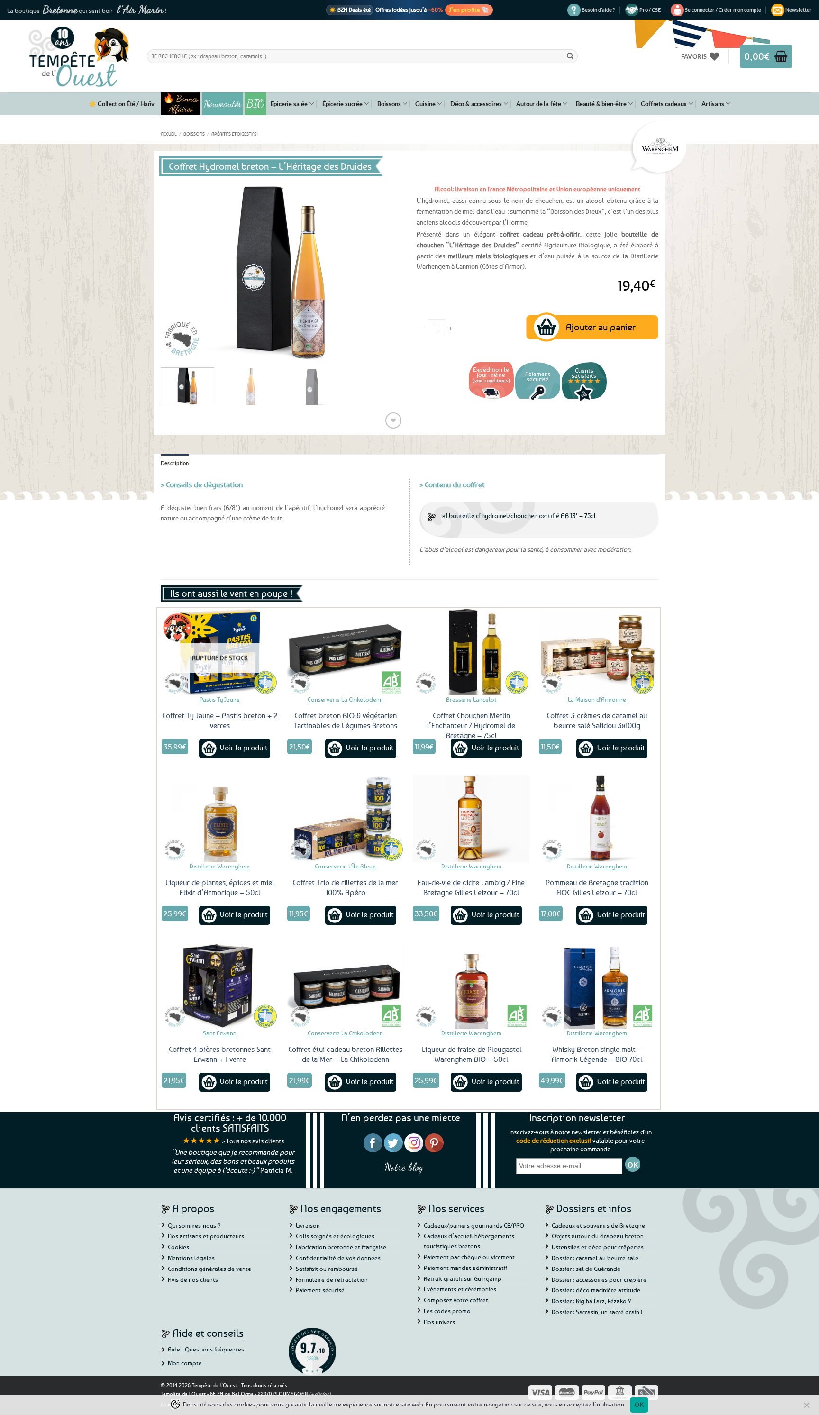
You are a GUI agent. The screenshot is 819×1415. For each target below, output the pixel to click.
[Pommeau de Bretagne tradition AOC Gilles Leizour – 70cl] (597, 818)
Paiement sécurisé (320, 1290)
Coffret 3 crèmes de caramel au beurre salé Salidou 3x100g (596, 720)
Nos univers (439, 1321)
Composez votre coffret (456, 1300)
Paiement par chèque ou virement (469, 1256)
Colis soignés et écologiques (335, 1236)
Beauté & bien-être (601, 104)
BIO (255, 103)
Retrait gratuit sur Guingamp (462, 1278)
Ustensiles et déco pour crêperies (598, 1247)
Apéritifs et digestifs (233, 134)
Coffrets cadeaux (664, 104)
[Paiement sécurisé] (537, 400)
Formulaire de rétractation (332, 1279)
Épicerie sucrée (342, 104)
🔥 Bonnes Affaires (181, 104)
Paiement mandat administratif (465, 1267)
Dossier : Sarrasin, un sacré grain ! (597, 1311)
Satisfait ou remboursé (327, 1268)
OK (639, 1404)
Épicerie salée (289, 104)
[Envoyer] (570, 56)
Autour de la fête (538, 104)
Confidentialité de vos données (338, 1257)
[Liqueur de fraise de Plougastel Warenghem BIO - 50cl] (471, 985)
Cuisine (425, 104)
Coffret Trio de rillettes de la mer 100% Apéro (345, 887)
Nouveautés (222, 104)
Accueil (169, 134)
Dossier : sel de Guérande (586, 1268)
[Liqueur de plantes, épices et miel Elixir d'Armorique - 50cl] (220, 818)
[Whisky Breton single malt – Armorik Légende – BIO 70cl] (597, 985)
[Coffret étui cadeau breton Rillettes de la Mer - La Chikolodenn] (345, 985)
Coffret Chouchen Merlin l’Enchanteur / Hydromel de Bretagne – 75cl (471, 725)
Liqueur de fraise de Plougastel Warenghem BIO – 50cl (471, 1054)
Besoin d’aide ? (598, 10)
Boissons (388, 104)
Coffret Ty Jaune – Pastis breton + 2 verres (220, 720)
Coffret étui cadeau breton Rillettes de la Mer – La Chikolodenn (345, 1054)
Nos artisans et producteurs (206, 1236)
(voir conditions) (491, 380)
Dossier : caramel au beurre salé (595, 1257)
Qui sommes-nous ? (194, 1225)
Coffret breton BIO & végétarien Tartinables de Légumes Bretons (345, 720)
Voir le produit (244, 747)
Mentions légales (191, 1257)
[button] (723, 10)
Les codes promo (447, 1311)
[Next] (385, 269)
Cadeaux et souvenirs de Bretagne (598, 1225)
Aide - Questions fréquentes (206, 1349)
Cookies (178, 1247)
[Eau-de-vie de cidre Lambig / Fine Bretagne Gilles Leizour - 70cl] (471, 818)
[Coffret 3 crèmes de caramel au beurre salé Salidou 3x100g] (597, 651)
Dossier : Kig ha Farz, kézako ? (591, 1301)
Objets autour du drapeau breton (598, 1236)
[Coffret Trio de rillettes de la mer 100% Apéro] (345, 818)
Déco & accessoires (475, 104)
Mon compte (185, 1363)
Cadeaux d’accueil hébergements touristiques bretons (469, 1241)
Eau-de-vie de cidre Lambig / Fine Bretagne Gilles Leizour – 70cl (471, 887)
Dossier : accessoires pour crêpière (599, 1279)
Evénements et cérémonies (460, 1289)
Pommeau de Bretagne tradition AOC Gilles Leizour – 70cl (597, 887)
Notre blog (403, 1166)
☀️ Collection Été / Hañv (121, 104)
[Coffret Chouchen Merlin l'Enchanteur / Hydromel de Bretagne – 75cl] (471, 651)
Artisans (712, 104)
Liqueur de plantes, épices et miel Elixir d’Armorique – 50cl (219, 887)
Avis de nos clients (193, 1279)
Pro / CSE (650, 10)
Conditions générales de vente (209, 1268)
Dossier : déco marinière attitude (596, 1290)
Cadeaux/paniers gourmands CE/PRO (474, 1225)
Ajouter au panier (601, 326)
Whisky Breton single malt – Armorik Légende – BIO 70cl (597, 1054)
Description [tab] (175, 463)
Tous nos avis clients (255, 1141)
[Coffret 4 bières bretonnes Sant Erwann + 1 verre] (220, 985)
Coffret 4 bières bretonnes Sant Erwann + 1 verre (220, 1054)
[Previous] (177, 269)
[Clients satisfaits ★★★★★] (584, 400)
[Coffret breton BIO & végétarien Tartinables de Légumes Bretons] (345, 651)
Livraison (308, 1225)
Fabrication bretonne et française (341, 1247)
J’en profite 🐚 (469, 9)
